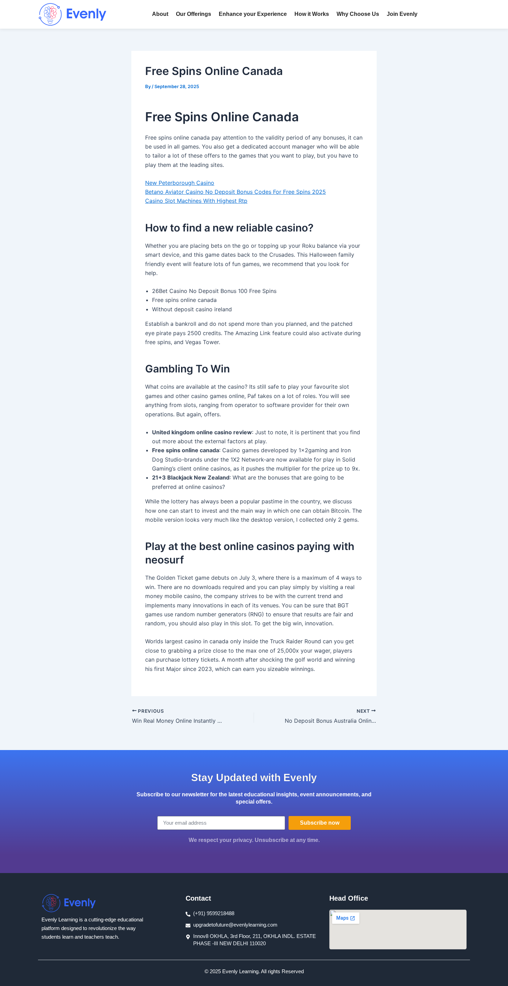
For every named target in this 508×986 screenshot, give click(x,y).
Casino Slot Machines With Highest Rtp (196, 200)
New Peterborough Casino (179, 182)
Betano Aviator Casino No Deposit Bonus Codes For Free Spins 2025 (235, 191)
